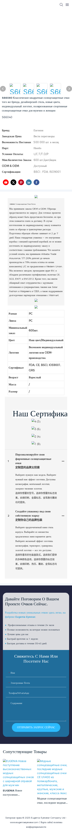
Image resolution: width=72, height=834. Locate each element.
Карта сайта (46, 822)
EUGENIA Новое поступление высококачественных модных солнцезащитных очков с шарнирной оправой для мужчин (17, 793)
